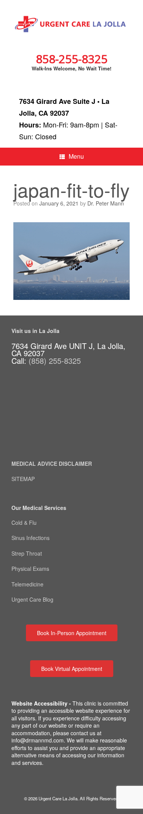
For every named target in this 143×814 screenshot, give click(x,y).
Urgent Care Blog (32, 599)
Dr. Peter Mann (105, 203)
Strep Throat (26, 553)
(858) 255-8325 (55, 360)
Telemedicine (28, 584)
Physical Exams (30, 568)
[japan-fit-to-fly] (71, 297)
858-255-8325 (72, 59)
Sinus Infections (30, 538)
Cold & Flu (24, 522)
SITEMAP (23, 479)
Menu (76, 156)
